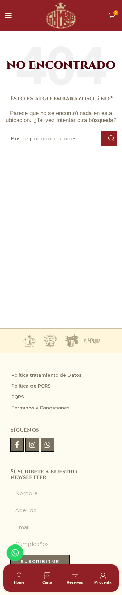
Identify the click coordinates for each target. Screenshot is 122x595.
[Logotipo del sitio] (61, 15)
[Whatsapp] (47, 445)
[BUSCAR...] (109, 138)
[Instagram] (32, 445)
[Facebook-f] (17, 445)
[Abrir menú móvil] (8, 15)
